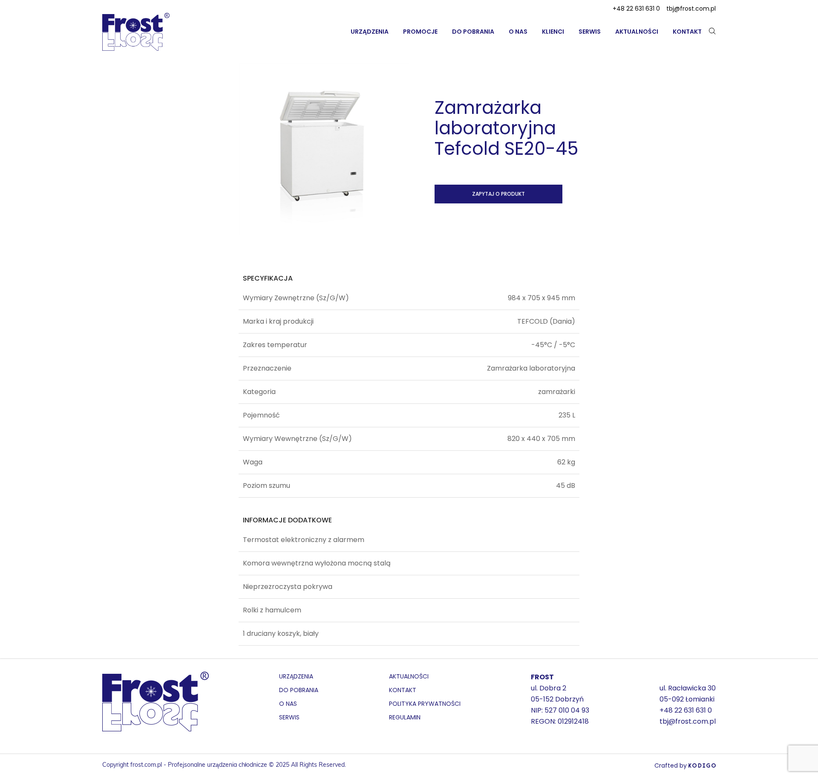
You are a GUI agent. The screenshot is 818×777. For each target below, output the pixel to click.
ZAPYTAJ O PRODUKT (498, 193)
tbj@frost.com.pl (691, 8)
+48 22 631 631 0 (636, 8)
